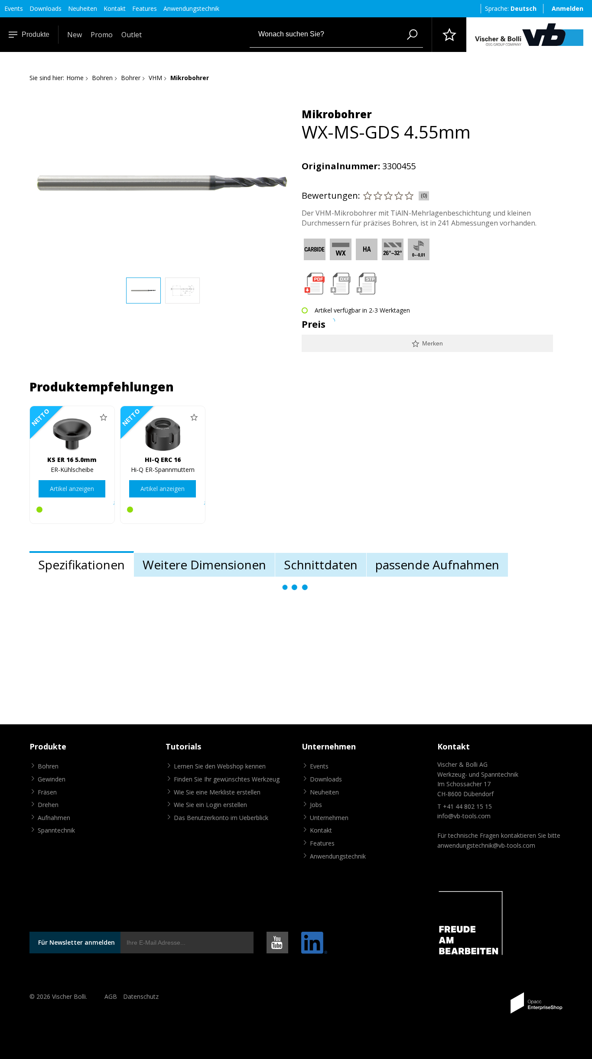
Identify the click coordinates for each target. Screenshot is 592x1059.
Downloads (45, 8)
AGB (110, 996)
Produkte (35, 34)
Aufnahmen (54, 818)
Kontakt (115, 8)
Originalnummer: (341, 166)
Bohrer (130, 78)
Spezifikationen (81, 564)
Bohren (102, 78)
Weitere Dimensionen (204, 564)
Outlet (131, 34)
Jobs (316, 805)
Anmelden (567, 8)
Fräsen (47, 792)
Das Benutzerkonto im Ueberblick (221, 818)
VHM (155, 78)
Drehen (48, 805)
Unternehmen (329, 818)
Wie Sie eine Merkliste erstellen (217, 792)
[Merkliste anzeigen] (449, 34)
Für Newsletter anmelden (76, 942)
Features (144, 8)
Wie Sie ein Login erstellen (210, 805)
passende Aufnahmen (437, 564)
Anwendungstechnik (191, 8)
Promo (102, 34)
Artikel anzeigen (72, 488)
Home (75, 78)
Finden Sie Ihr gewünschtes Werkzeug (227, 779)
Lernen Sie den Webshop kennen (220, 766)
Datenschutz (141, 996)
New (74, 34)
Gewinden (51, 779)
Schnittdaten (321, 564)
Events (13, 8)
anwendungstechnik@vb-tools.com (486, 845)
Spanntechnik (56, 830)
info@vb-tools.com (464, 816)
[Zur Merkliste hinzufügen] (103, 417)
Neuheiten (82, 8)
